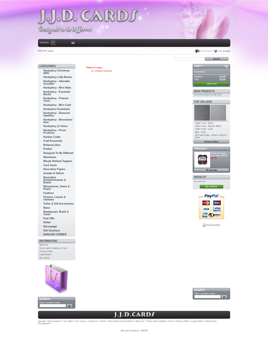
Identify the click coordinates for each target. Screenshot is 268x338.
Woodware (49, 157)
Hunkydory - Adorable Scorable (56, 82)
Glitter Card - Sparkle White (208, 126)
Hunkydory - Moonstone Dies (57, 121)
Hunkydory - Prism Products (54, 131)
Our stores (44, 258)
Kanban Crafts (51, 136)
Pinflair (47, 148)
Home (44, 58)
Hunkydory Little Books (57, 77)
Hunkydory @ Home (55, 126)
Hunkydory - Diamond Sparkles (56, 114)
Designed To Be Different (58, 153)
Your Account (206, 51)
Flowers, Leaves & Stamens (54, 198)
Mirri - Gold (200, 132)
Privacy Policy (46, 251)
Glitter (47, 222)
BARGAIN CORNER (55, 234)
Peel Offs (48, 218)
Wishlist (200, 176)
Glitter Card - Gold (203, 129)
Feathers (48, 193)
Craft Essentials (52, 140)
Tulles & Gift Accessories (58, 203)
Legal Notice (45, 254)
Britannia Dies (51, 144)
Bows (46, 207)
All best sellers (211, 142)
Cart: (220, 51)
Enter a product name (50, 302)
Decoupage (50, 226)
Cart (197, 66)
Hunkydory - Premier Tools (55, 99)
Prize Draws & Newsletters (121, 321)
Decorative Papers (54, 169)
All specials (211, 170)
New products (204, 91)
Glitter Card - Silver (204, 123)
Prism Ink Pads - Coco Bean (219, 154)
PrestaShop (43, 323)
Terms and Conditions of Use (53, 248)
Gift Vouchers (51, 230)
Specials (200, 148)
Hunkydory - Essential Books (56, 93)
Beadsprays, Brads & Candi (56, 213)
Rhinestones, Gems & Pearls (56, 187)
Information (48, 240)
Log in (51, 50)
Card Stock (50, 165)
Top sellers (203, 101)
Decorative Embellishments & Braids (54, 180)
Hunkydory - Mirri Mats (57, 87)
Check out (212, 84)
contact (57, 58)
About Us (43, 245)
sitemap (70, 58)
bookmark (83, 58)
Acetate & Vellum (53, 173)
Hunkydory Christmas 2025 (56, 72)
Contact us (93, 321)
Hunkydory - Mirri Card (57, 104)
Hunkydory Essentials (56, 109)
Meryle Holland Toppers (57, 161)
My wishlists (211, 186)
